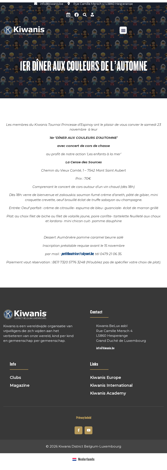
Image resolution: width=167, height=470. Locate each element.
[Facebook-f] (78, 430)
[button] (84, 15)
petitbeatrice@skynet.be (77, 253)
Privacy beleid (83, 418)
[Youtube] (88, 430)
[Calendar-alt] (68, 15)
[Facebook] (76, 15)
